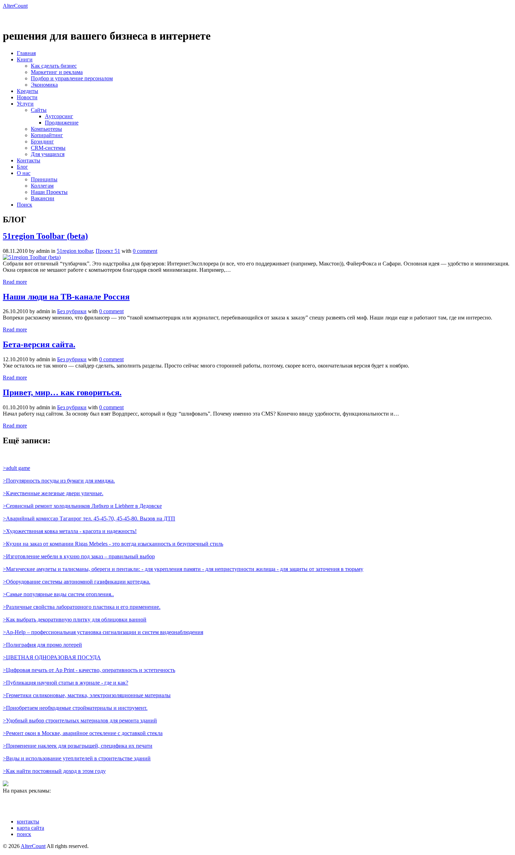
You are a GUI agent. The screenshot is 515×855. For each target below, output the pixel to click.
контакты (28, 821)
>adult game (16, 468)
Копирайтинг (47, 135)
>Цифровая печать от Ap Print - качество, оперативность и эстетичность (89, 670)
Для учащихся (47, 154)
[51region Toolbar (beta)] (32, 257)
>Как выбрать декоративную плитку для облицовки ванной (74, 619)
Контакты (28, 160)
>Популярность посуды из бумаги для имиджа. (59, 481)
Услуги (25, 104)
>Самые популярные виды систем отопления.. (58, 594)
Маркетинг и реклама (57, 72)
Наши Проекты (49, 192)
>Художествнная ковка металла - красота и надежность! (70, 531)
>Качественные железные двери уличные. (53, 493)
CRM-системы (48, 148)
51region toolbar (75, 251)
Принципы (44, 179)
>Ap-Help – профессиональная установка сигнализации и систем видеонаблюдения (103, 632)
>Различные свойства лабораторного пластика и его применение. (81, 607)
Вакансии (42, 198)
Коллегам (42, 186)
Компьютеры (46, 129)
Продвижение (61, 123)
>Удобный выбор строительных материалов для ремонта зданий (80, 720)
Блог (22, 167)
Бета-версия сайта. (39, 344)
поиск (24, 834)
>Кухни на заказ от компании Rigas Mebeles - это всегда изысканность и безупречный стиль (113, 544)
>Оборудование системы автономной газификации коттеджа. (76, 582)
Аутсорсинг (59, 116)
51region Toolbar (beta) (45, 236)
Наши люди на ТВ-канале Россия (66, 296)
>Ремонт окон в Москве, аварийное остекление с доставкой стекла (83, 733)
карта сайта (30, 828)
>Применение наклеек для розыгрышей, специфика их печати (77, 746)
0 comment (145, 251)
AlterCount (15, 6)
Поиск (24, 205)
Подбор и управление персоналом (72, 78)
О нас (23, 173)
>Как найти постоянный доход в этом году (54, 771)
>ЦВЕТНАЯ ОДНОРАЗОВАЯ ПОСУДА (52, 657)
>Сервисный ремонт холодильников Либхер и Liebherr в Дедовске (82, 506)
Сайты (39, 110)
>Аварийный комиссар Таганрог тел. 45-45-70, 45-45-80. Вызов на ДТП (89, 518)
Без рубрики (72, 311)
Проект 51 (108, 251)
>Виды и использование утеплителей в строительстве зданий (77, 758)
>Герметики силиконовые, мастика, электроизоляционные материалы (87, 695)
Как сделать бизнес (54, 66)
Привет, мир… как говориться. (62, 392)
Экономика (44, 85)
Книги (25, 59)
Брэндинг (42, 141)
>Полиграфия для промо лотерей (42, 645)
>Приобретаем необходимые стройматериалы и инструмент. (75, 708)
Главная (26, 53)
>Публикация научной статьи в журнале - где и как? (65, 683)
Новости (27, 97)
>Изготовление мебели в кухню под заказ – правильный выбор (79, 556)
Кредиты (27, 91)
